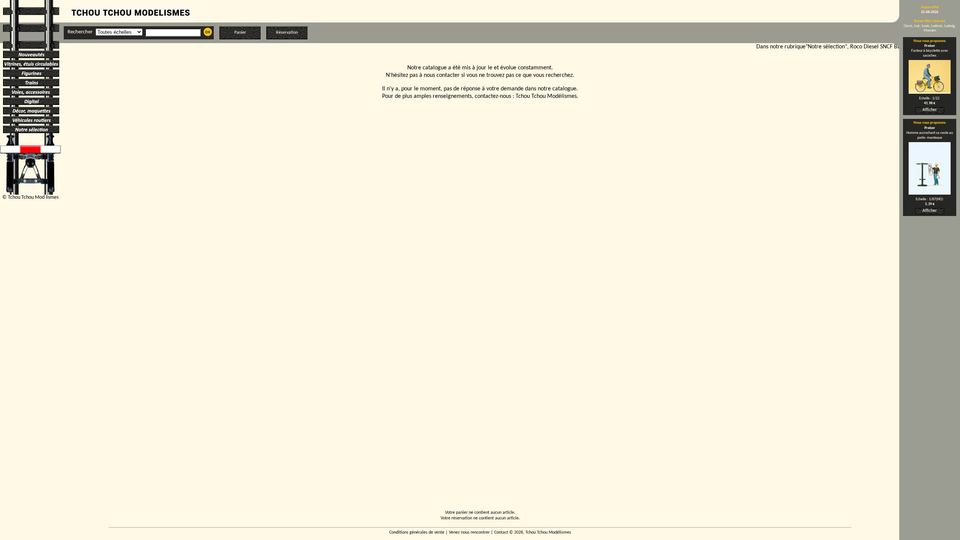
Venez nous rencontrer (469, 532)
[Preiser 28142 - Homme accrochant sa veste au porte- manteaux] (930, 193)
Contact (501, 532)
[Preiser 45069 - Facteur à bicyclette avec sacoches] (930, 92)
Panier (240, 32)
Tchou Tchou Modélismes (546, 96)
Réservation (287, 32)
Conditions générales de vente (416, 532)
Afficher (929, 110)
